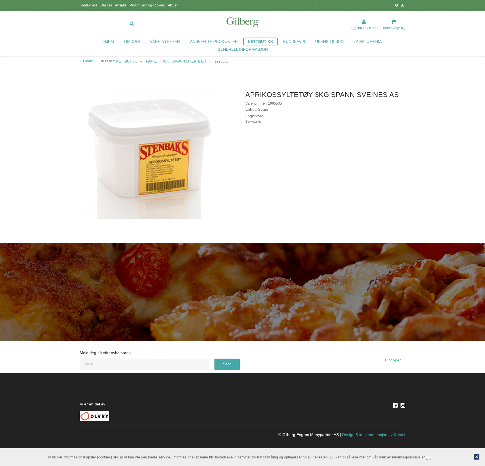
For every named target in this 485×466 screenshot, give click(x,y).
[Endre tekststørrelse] (402, 5)
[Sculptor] (242, 23)
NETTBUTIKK (126, 61)
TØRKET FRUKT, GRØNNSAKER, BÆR (175, 61)
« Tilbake (87, 61)
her (428, 457)
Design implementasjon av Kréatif (373, 434)
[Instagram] (403, 405)
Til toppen (393, 360)
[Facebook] (395, 405)
